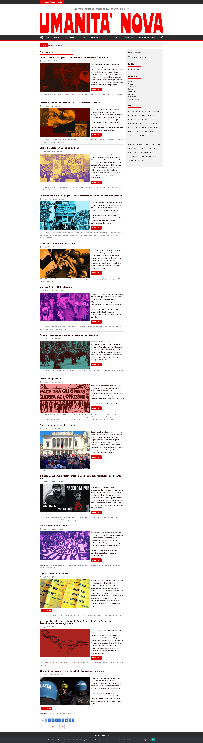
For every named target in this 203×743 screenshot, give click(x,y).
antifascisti (102, 414)
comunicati (107, 326)
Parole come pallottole (50, 378)
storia (91, 94)
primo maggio (63, 329)
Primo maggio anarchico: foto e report (58, 425)
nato (144, 140)
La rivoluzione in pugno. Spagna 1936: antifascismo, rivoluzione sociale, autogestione (81, 195)
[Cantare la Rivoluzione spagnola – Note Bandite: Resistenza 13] (65, 110)
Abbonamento (96, 38)
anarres (147, 111)
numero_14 (75, 517)
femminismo (153, 123)
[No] (200, 740)
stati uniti (42, 373)
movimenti (55, 190)
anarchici (62, 94)
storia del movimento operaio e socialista (90, 373)
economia (151, 115)
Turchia (130, 160)
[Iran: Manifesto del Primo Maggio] (65, 294)
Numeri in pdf (130, 38)
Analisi (130, 81)
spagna (55, 142)
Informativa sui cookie (148, 38)
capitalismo (142, 115)
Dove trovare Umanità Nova (65, 38)
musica (105, 139)
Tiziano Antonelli (133, 156)
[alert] (145, 57)
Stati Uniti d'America (52, 373)
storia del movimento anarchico (67, 373)
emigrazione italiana (104, 370)
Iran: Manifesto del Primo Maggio (56, 287)
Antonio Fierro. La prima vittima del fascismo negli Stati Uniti (69, 335)
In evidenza (60, 187)
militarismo (72, 419)
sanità (130, 148)
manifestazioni (51, 419)
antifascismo (88, 370)
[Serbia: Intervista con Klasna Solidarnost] (65, 155)
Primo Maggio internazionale (53, 525)
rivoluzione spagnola (46, 142)
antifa (96, 414)
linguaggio (43, 419)
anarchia (74, 370)
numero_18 (72, 232)
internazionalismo (101, 517)
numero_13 (60, 565)
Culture (52, 139)
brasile (68, 94)
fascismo (114, 370)
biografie (95, 370)
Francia (130, 127)
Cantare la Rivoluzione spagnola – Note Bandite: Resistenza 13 (70, 102)
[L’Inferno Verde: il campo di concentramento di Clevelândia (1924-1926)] (65, 64)
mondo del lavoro (142, 136)
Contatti (83, 38)
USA (142, 160)
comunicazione (44, 417)
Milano (152, 131)
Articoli (47, 94)
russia (158, 144)
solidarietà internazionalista (84, 520)
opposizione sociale (82, 419)
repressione (85, 94)
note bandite (111, 139)
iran (120, 326)
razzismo (131, 144)
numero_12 (61, 615)
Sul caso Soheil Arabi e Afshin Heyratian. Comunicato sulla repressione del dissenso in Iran (82, 477)
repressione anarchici (102, 419)
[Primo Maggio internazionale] (65, 533)
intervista (115, 187)
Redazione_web (59, 61)
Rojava (147, 144)
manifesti (94, 279)
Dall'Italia (59, 414)
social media (113, 419)
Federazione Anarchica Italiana (137, 123)
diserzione (94, 565)
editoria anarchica (87, 615)
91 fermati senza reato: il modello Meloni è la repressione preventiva (72, 671)
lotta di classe (50, 329)
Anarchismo (74, 139)
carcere (114, 414)
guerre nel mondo (115, 417)
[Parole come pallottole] (65, 386)
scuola (143, 148)
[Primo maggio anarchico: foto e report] (65, 432)
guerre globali (105, 417)
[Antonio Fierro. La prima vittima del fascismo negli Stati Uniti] (65, 342)
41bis (86, 414)
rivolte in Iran (64, 520)
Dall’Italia (131, 94)
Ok (153, 740)
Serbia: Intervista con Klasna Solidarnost (59, 148)
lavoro (117, 565)
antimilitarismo (86, 565)
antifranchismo (98, 232)
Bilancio (118, 38)
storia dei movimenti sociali (102, 94)
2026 (42, 94)
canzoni (81, 139)
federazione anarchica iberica (93, 139)
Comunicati (53, 326)
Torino (142, 156)
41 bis (82, 414)
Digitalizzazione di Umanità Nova (55, 573)
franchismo (47, 235)
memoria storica (70, 235)
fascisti (68, 417)
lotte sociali (113, 517)
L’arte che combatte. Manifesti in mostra (59, 243)
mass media (60, 419)
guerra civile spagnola (58, 235)
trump (155, 156)
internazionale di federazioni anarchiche (100, 187)
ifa (86, 187)
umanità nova (117, 615)
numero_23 (58, 139)
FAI (74, 470)
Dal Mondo (53, 94)
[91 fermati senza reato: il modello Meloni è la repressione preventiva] (65, 678)
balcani (83, 187)
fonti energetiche (87, 417)
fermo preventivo (76, 417)
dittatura (105, 232)
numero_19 (67, 187)
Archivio (108, 38)
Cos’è (48, 38)
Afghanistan (85, 326)
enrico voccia (132, 119)
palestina (151, 140)
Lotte (120, 187)
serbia (60, 190)
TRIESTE (148, 156)
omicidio (120, 370)
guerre (99, 417)
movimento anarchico (135, 140)
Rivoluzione (119, 139)
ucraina (137, 160)
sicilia (149, 148)
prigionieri (78, 94)
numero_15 (75, 326)
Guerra (94, 417)
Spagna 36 (61, 142)
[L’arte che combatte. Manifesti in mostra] (65, 250)
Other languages (133, 99)
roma (152, 144)
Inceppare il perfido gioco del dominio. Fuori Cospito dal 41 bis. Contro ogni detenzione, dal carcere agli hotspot (76, 622)
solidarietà (72, 520)
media (66, 419)
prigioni (73, 94)
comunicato (115, 326)
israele (150, 127)
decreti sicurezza (60, 417)
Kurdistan (156, 127)
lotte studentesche (45, 190)
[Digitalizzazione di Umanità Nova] (65, 580)
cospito (52, 417)
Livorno (136, 131)
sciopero (136, 148)
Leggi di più (96, 89)
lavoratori (42, 329)
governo (137, 127)
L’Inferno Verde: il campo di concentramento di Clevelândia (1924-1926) (74, 57)
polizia (93, 663)
